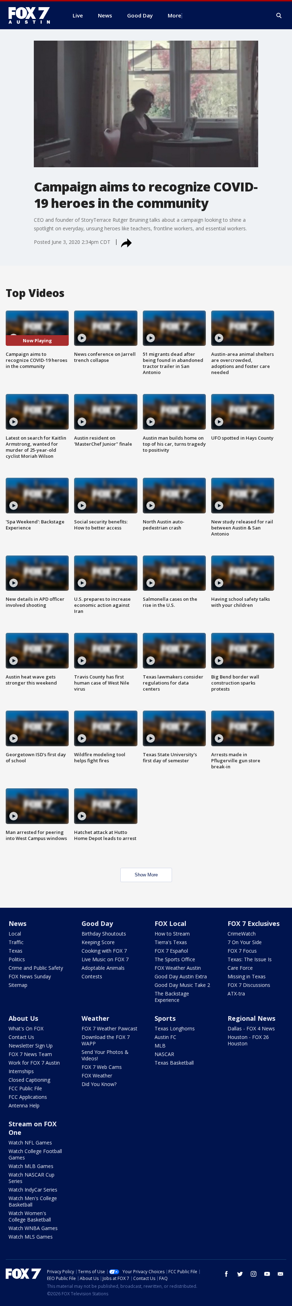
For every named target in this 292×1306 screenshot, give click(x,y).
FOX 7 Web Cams (102, 1067)
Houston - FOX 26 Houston (248, 1040)
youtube (267, 1274)
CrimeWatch (242, 933)
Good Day (97, 923)
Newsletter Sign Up (31, 1045)
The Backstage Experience (172, 996)
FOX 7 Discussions (249, 985)
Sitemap (18, 985)
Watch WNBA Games (33, 1228)
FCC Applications (28, 1097)
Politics (17, 959)
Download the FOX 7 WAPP (106, 1040)
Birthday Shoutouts (104, 933)
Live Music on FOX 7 (105, 959)
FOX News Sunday (30, 976)
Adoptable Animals (103, 967)
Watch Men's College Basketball (33, 1201)
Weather (95, 1018)
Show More (146, 874)
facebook (226, 1274)
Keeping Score (98, 942)
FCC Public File (25, 1088)
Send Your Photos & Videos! (105, 1055)
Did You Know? (99, 1084)
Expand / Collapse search (279, 15)
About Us (23, 1018)
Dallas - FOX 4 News (251, 1028)
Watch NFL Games (30, 1142)
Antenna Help (24, 1105)
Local (15, 933)
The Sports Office (175, 959)
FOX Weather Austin (178, 967)
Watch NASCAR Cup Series (31, 1177)
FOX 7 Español (171, 950)
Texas (15, 950)
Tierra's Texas (171, 942)
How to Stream (172, 933)
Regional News (251, 1018)
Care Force (240, 967)
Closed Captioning (29, 1079)
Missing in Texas (247, 976)
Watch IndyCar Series (33, 1189)
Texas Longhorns (175, 1028)
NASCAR (164, 1054)
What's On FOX (26, 1028)
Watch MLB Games (31, 1166)
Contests (92, 976)
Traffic (16, 942)
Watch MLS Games (31, 1236)
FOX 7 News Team (30, 1054)
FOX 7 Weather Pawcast (109, 1028)
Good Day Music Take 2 (182, 985)
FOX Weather (97, 1075)
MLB (160, 1045)
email (280, 1274)
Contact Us (21, 1037)
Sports (165, 1018)
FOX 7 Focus (242, 950)
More (174, 15)
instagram (253, 1274)
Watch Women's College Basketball (30, 1216)
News (17, 923)
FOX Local (170, 923)
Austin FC (165, 1037)
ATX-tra (236, 993)
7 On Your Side (245, 942)
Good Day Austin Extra (181, 976)
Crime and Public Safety (36, 967)
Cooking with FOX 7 (104, 950)
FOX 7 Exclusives (254, 923)
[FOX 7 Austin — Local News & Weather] (32, 15)
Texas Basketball (174, 1062)
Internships (21, 1071)
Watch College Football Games (35, 1154)
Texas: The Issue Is (250, 959)
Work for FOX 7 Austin (34, 1062)
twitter (240, 1274)
